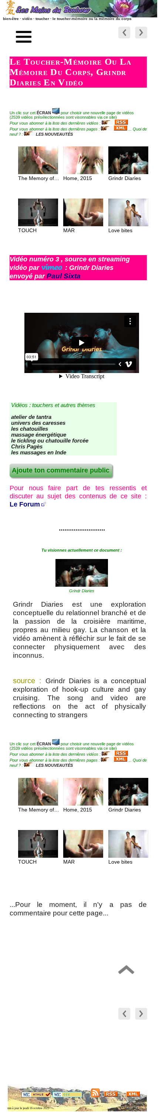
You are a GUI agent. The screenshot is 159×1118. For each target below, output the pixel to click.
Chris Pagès (27, 447)
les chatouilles (29, 429)
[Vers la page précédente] (124, 38)
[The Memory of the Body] (38, 172)
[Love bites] (128, 224)
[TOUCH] (38, 224)
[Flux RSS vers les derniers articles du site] (111, 1095)
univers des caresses (38, 423)
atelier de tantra (31, 417)
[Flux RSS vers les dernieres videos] (133, 1095)
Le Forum (25, 504)
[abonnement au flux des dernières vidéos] (115, 123)
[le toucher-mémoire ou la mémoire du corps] (81, 584)
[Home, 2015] (83, 172)
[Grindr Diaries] (128, 172)
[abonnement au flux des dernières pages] (114, 129)
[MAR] (83, 224)
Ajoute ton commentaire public (60, 470)
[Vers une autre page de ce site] (141, 38)
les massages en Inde (38, 452)
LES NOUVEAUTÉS (54, 134)
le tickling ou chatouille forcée (49, 441)
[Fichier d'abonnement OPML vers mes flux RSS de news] (95, 1095)
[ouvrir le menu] (24, 37)
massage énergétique (38, 435)
